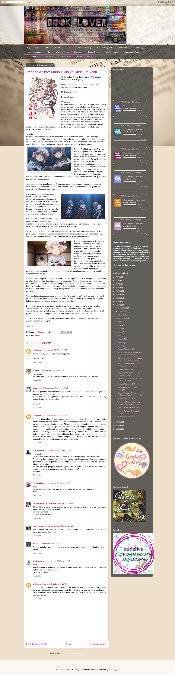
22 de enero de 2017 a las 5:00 (51, 544)
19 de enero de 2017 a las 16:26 (54, 416)
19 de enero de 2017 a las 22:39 (58, 451)
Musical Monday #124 (126, 384)
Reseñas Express (112, 52)
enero (120, 346)
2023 (118, 284)
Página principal (33, 48)
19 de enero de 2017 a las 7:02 (52, 370)
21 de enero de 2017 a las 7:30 (60, 526)
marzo (121, 339)
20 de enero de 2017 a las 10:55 (57, 483)
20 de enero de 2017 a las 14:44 (60, 503)
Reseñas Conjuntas (104, 48)
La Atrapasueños (40, 503)
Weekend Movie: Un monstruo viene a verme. (129, 374)
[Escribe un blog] (63, 332)
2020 (118, 294)
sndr (93, 670)
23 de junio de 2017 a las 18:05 (54, 584)
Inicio (69, 644)
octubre (121, 315)
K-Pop (79, 57)
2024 (118, 281)
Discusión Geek (33, 57)
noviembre (122, 311)
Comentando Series (132, 52)
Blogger (115, 670)
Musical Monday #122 (126, 417)
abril (120, 336)
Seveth (36, 544)
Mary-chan (37, 388)
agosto (121, 322)
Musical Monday (84, 48)
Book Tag (139, 48)
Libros (47, 48)
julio (120, 325)
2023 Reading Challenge (130, 172)
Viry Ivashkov (38, 451)
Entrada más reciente (36, 644)
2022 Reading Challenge (130, 195)
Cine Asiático (50, 57)
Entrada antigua (98, 644)
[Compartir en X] (65, 332)
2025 (118, 277)
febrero (121, 343)
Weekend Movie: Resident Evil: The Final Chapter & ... (129, 354)
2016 (118, 422)
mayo (120, 332)
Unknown (37, 350)
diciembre (122, 308)
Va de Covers (66, 57)
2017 (118, 305)
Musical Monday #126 (126, 349)
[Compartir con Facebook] (68, 332)
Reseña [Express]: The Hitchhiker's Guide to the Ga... (130, 394)
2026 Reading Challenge (130, 101)
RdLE (89, 57)
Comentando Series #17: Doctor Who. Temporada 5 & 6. (130, 359)
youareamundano (40, 526)
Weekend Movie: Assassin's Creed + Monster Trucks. (128, 403)
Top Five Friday (124, 48)
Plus (49, 52)
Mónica (124, 106)
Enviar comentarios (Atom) (72, 653)
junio (120, 329)
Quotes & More (94, 52)
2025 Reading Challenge (130, 125)
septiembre (122, 318)
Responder (37, 362)
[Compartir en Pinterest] (71, 332)
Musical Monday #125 (126, 369)
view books (142, 116)
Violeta (36, 370)
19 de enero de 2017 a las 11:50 (55, 388)
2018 (118, 301)
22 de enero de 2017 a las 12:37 (57, 561)
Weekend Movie (62, 52)
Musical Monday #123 (126, 399)
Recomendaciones (34, 52)
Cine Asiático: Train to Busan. (129, 408)
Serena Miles (38, 483)
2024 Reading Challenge (130, 148)
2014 (118, 429)
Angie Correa (38, 561)
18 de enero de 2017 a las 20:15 (54, 350)
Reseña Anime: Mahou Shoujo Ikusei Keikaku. (129, 379)
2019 (118, 298)
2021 (118, 291)
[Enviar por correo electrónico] (60, 332)
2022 (118, 287)
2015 (118, 426)
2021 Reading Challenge (130, 219)
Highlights (78, 52)
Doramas (69, 48)
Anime (57, 48)
